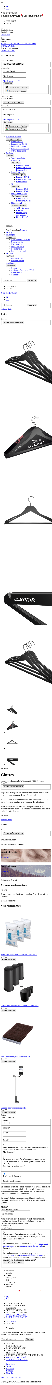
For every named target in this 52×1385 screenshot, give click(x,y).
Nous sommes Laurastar (20, 240)
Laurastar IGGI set (23, 201)
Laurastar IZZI (22, 189)
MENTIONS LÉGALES (11, 1377)
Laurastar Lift (21, 182)
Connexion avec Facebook (18, 88)
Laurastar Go (21, 170)
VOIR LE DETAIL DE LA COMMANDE (18, 44)
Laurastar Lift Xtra (23, 177)
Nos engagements (18, 244)
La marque (10, 235)
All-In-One (15, 160)
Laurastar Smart (22, 165)
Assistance (10, 263)
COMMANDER (8, 46)
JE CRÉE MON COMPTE (13, 64)
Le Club (9, 253)
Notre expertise (17, 242)
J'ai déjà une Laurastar (12, 1181)
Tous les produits (18, 158)
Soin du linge (21, 213)
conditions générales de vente (31, 1246)
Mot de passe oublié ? (11, 81)
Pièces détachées (22, 217)
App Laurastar (17, 272)
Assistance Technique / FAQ (22, 270)
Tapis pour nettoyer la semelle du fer (15, 1057)
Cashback (15, 275)
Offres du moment (18, 151)
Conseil (14, 268)
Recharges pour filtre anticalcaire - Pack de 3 (19, 954)
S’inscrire (29, 1339)
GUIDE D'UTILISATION (17, 1317)
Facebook (10, 1368)
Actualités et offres (13, 137)
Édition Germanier (18, 146)
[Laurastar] (26, 16)
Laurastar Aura (17, 142)
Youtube (9, 1371)
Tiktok (8, 1366)
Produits (9, 153)
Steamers (14, 184)
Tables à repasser (23, 208)
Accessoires (21, 215)
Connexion (5, 34)
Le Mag (9, 232)
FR (7, 6)
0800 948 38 (11, 1321)
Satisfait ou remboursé (20, 148)
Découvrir (24, 230)
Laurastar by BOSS (19, 144)
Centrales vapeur (17, 172)
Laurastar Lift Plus (23, 179)
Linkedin (9, 1373)
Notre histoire (16, 249)
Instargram (10, 1364)
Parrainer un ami (17, 261)
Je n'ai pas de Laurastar (12, 1176)
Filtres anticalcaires (18, 203)
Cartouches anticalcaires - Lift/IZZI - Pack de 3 (19, 1006)
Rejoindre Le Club (18, 258)
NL (7, 9)
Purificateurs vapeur (19, 193)
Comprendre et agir (19, 251)
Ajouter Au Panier (8, 959)
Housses (19, 210)
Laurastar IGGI (22, 191)
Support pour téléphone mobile (13, 1108)
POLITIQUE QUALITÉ (16, 1315)
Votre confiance (17, 246)
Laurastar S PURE (23, 168)
